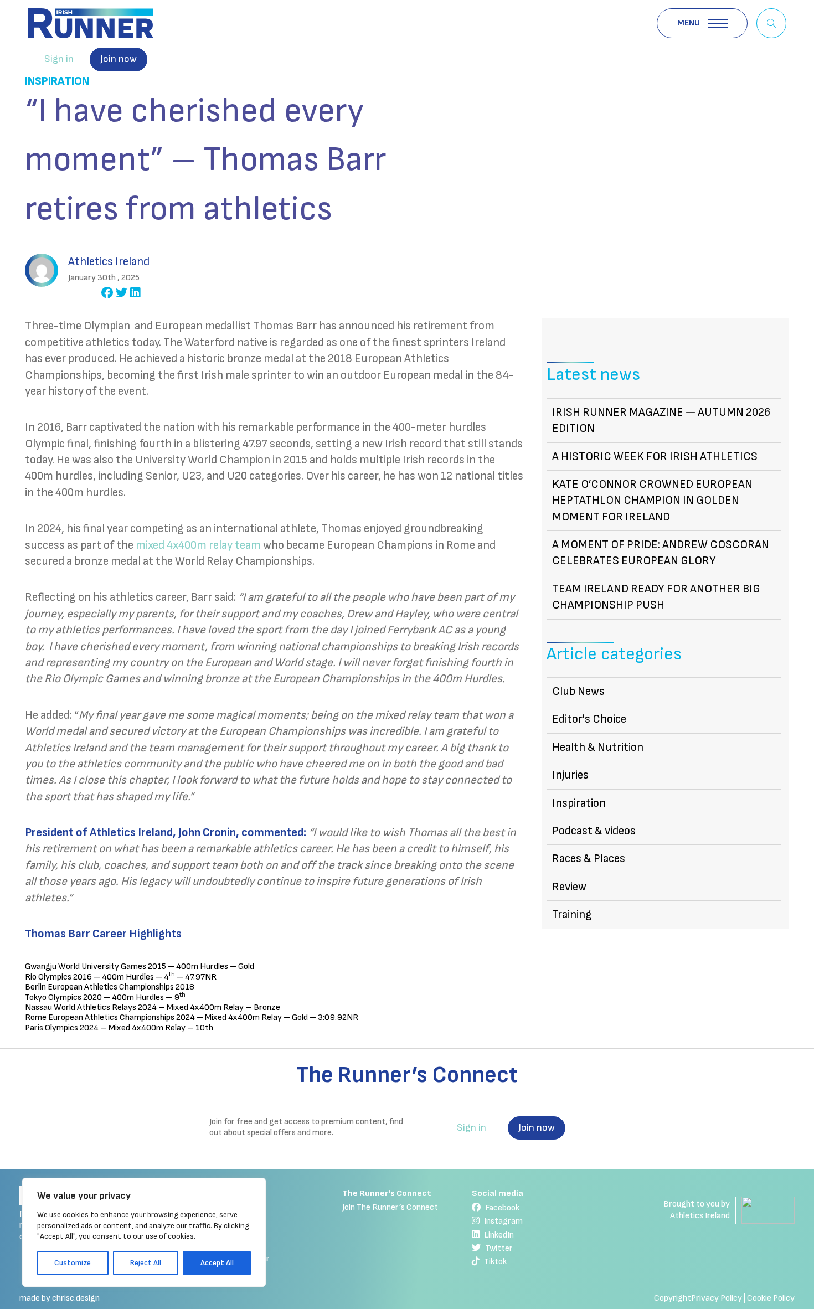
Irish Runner (90, 23)
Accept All (217, 1262)
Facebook (502, 1208)
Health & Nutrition (597, 747)
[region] (144, 1232)
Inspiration (57, 81)
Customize (72, 1262)
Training (572, 914)
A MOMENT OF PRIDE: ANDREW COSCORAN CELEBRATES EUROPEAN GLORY (660, 553)
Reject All (145, 1262)
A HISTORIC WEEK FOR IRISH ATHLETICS (655, 456)
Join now (118, 59)
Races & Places (588, 858)
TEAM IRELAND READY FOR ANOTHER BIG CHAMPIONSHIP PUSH (656, 597)
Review (569, 887)
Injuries (570, 775)
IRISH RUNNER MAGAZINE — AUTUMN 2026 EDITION (661, 420)
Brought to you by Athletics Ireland (696, 1210)
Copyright (672, 1298)
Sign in (59, 59)
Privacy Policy (716, 1298)
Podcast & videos (594, 831)
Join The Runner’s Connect (390, 1207)
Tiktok (495, 1261)
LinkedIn (499, 1235)
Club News (578, 691)
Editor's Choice (589, 719)
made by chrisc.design (59, 1298)
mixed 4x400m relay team (198, 545)
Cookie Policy (771, 1298)
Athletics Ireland (109, 262)
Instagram (503, 1221)
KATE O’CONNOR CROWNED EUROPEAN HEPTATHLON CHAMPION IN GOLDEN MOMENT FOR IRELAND (652, 500)
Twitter (499, 1248)
